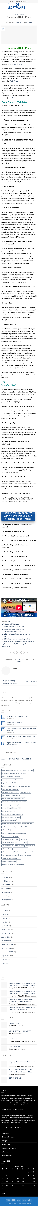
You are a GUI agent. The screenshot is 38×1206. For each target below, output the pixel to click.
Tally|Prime (14, 81)
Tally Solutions (19, 14)
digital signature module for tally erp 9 (12, 780)
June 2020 (4, 963)
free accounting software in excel (11, 795)
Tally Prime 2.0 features (14, 722)
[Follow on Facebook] (11, 1103)
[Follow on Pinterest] (25, 1103)
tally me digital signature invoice (10, 842)
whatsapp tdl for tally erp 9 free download (13, 864)
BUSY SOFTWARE (21, 773)
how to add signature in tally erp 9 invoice (13, 798)
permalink (19, 661)
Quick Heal (5, 888)
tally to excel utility (28, 852)
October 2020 (6, 948)
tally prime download (8, 845)
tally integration (24, 839)
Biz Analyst (5, 877)
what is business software (9, 861)
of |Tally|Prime (17, 64)
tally (26, 827)
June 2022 (4, 911)
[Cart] (36, 6)
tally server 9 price (7, 849)
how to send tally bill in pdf (9, 820)
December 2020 (6, 941)
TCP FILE (4, 896)
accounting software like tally (25, 770)
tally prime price (19, 845)
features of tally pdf (25, 792)
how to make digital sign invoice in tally (12, 814)
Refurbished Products (8, 1148)
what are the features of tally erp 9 (11, 858)
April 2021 (5, 926)
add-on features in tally (8, 773)
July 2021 (4, 914)
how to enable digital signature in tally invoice (14, 801)
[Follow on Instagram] (15, 1103)
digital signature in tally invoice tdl (11, 776)
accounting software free (8, 770)
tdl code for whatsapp (25, 855)
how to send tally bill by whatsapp (11, 817)
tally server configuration (20, 849)
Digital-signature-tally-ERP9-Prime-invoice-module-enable (21, 743)
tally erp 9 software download (10, 836)
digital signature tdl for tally (9, 786)
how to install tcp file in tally (9, 811)
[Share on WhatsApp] (12, 652)
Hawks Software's (7, 1137)
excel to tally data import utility (10, 789)
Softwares (4, 1152)
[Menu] (2, 6)
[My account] (32, 6)
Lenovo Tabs (5, 1144)
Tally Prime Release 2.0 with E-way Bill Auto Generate (21, 729)
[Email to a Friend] (22, 652)
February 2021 (6, 933)
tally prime (24, 842)
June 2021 (4, 918)
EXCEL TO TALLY (31, 682)
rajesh (3, 759)
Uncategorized (6, 899)
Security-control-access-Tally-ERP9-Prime (21, 736)
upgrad (18, 413)
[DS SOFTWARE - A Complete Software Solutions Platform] (17, 6)
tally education (6, 830)
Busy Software (6, 884)
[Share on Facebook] (15, 652)
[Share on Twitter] (19, 652)
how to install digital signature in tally (12, 808)
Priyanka (29, 22)
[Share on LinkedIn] (26, 652)
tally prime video (30, 845)
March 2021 (5, 929)
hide (9, 621)
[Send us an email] (22, 1103)
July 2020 (4, 959)
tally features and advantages (10, 839)
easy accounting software (25, 786)
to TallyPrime (26, 413)
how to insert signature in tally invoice (12, 805)
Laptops (4, 1141)
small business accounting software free (13, 827)
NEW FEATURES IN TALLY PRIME (19, 759)
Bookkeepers (6, 881)
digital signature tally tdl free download (12, 783)
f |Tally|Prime (13, 98)
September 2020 (7, 952)
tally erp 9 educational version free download (14, 833)
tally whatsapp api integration (10, 855)
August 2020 (5, 956)
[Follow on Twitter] (18, 1103)
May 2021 (4, 922)
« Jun (3, 1193)
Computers (5, 1133)
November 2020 (7, 944)
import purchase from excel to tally (11, 823)
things (24, 470)
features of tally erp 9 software (10, 792)
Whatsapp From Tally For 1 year (17, 716)
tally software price (7, 852)
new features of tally (27, 823)
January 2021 (5, 937)
